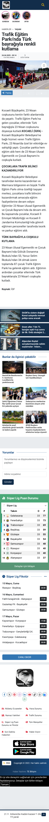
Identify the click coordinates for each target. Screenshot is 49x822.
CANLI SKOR (24, 657)
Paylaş (8, 93)
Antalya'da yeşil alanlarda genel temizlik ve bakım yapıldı (12, 427)
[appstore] (25, 743)
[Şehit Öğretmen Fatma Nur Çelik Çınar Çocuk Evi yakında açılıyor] (12, 393)
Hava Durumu (35, 708)
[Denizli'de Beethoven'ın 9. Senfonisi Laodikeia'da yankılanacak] (12, 367)
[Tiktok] (34, 694)
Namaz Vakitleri (12, 715)
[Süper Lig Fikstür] (45, 576)
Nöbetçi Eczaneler (13, 708)
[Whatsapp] (24, 699)
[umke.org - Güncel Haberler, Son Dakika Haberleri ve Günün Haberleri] (6, 4)
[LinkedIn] (24, 694)
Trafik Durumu (35, 715)
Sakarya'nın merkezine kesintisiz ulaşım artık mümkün (35, 403)
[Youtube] (29, 694)
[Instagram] (19, 694)
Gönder (8, 482)
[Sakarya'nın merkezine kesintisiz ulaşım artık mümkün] (36, 393)
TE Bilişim (31, 771)
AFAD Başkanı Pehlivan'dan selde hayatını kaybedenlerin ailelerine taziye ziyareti (36, 428)
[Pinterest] (14, 694)
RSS (8, 763)
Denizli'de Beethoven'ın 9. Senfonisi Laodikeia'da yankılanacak (12, 378)
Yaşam (18, 29)
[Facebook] (4, 694)
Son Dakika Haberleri (8, 733)
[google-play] (25, 752)
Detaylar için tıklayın (24, 566)
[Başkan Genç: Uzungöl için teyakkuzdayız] (36, 367)
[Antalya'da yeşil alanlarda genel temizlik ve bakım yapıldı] (12, 417)
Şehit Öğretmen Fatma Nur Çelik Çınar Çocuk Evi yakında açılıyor (12, 403)
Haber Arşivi (34, 732)
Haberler (6, 29)
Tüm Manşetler (35, 722)
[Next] (44, 694)
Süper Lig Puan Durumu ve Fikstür (10, 723)
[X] (9, 694)
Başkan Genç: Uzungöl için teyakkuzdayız (35, 376)
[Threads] (39, 694)
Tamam (5, 784)
